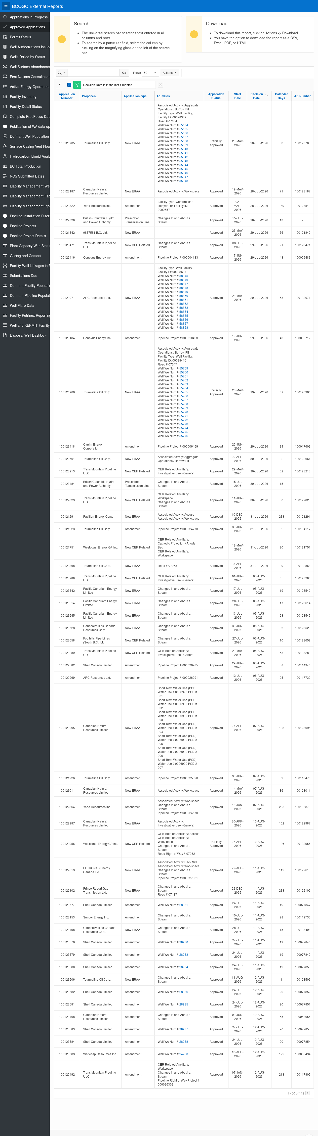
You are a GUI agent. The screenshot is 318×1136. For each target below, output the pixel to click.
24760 (183, 1054)
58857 (183, 323)
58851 (183, 299)
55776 (183, 436)
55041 (183, 153)
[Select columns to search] (62, 73)
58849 (183, 291)
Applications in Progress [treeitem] (29, 16)
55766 (183, 396)
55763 (183, 384)
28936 (183, 992)
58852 (183, 303)
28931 (183, 905)
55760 (183, 372)
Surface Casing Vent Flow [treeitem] (30, 146)
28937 (183, 1029)
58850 (183, 295)
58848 (183, 287)
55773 (183, 424)
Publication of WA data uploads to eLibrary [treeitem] (43, 126)
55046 (183, 173)
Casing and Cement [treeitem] (25, 255)
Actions (168, 72)
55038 (183, 141)
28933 (183, 954)
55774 (183, 428)
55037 (183, 137)
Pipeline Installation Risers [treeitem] (30, 215)
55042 (183, 157)
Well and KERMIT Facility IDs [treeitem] (33, 325)
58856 (183, 319)
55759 (183, 368)
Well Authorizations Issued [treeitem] (30, 46)
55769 (183, 408)
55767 (183, 400)
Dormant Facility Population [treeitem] (31, 285)
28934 (183, 967)
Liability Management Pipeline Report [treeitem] (39, 205)
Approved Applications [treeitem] (27, 26)
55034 (183, 125)
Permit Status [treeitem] (20, 36)
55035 (183, 129)
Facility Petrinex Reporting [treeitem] (30, 315)
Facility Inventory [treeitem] (23, 96)
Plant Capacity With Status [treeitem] (30, 245)
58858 (183, 327)
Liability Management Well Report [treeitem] (36, 185)
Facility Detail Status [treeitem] (26, 106)
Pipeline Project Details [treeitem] (28, 235)
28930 (183, 942)
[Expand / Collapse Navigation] (6, 6)
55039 (183, 145)
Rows (137, 72)
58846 (183, 279)
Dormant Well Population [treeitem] (29, 136)
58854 (183, 311)
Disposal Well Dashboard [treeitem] (29, 335)
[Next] (307, 1093)
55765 (183, 392)
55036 (183, 133)
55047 (183, 177)
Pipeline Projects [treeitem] (23, 225)
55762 (183, 380)
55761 (183, 376)
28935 (183, 1004)
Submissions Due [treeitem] (23, 275)
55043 (183, 161)
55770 (183, 412)
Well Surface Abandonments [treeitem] (32, 66)
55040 (183, 149)
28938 (183, 1041)
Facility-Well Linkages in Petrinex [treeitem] (36, 265)
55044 (183, 165)
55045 (183, 169)
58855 (183, 315)
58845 (183, 275)
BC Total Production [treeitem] (25, 166)
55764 (183, 388)
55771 (183, 416)
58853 (183, 307)
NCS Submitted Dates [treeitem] (27, 176)
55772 (183, 420)
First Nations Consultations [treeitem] (31, 76)
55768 (183, 404)
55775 (183, 432)
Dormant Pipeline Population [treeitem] (32, 295)
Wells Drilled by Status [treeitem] (27, 56)
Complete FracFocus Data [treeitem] (30, 116)
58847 (183, 283)
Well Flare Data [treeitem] (22, 305)
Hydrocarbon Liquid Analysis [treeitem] (32, 156)
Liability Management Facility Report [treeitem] (38, 195)
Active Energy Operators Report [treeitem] (35, 86)
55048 (183, 181)
